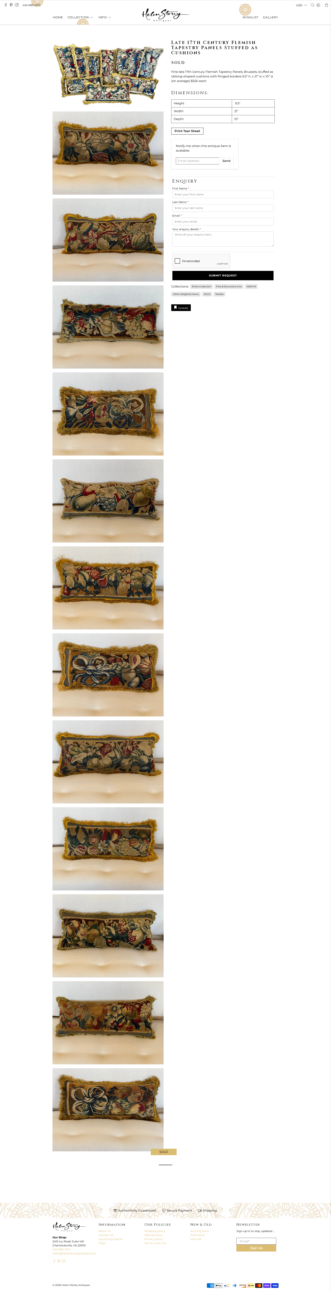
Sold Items (197, 1235)
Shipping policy (154, 1231)
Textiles (219, 294)
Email (177, 215)
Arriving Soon (199, 1231)
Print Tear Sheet (187, 131)
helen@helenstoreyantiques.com (74, 1253)
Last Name (180, 202)
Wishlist (250, 17)
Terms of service (155, 1243)
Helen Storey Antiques (76, 1285)
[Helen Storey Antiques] (165, 15)
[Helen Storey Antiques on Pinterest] (12, 6)
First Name (180, 188)
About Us (104, 1231)
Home (58, 17)
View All (195, 1239)
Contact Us (105, 1235)
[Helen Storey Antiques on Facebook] (6, 6)
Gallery (270, 17)
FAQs (102, 1243)
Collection (78, 17)
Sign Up (256, 1248)
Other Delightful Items (186, 294)
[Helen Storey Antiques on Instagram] (17, 6)
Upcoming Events (110, 1239)
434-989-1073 (31, 5)
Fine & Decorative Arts (229, 286)
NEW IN (251, 286)
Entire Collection (201, 286)
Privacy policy (153, 1239)
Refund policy (153, 1235)
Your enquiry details (186, 229)
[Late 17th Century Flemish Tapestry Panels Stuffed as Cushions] (108, 1109)
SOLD (207, 294)
